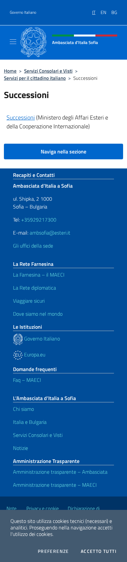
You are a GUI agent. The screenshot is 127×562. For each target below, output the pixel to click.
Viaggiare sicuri (29, 301)
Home (10, 71)
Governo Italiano (23, 12)
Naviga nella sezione (63, 151)
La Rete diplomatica (34, 288)
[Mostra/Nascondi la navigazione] (13, 42)
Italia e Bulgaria (30, 422)
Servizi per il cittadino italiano (35, 78)
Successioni (21, 117)
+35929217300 (38, 219)
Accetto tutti (99, 551)
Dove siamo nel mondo (38, 314)
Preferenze (53, 551)
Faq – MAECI (27, 380)
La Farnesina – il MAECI (38, 275)
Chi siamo (23, 409)
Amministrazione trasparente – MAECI (55, 485)
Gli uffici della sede (33, 246)
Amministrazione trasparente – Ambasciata (60, 472)
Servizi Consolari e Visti (48, 71)
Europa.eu (34, 354)
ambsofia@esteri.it (50, 233)
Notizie (20, 448)
